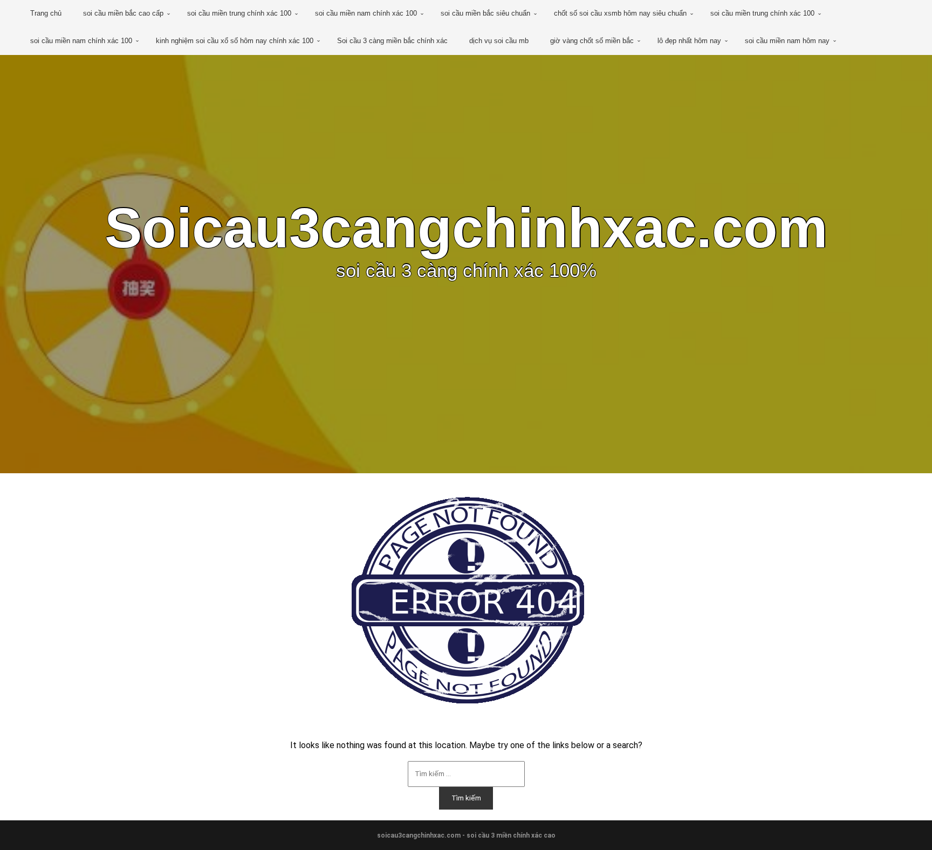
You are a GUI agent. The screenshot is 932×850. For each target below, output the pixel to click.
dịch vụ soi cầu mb (499, 41)
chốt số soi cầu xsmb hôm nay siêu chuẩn (620, 13)
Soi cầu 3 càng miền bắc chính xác (392, 41)
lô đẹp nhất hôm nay (689, 41)
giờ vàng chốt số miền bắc (592, 41)
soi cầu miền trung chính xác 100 (239, 13)
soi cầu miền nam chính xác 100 (366, 13)
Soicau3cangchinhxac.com (466, 228)
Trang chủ (45, 13)
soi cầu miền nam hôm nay (787, 41)
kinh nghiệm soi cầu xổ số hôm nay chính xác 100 (234, 41)
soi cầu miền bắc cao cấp (123, 13)
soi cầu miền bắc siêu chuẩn (485, 13)
